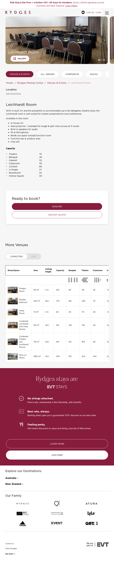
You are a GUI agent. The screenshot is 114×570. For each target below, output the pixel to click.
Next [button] (104, 40)
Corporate (72, 74)
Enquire (57, 206)
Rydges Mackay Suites (30, 82)
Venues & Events (20, 74)
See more (9, 554)
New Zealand (13, 484)
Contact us (9, 544)
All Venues (47, 74)
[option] (57, 4)
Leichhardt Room (80, 82)
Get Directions (13, 93)
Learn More (57, 443)
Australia (10, 478)
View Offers (71, 5)
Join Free (57, 455)
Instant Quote (57, 214)
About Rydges (11, 548)
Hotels (9, 82)
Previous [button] (8, 40)
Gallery (22, 58)
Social (94, 74)
